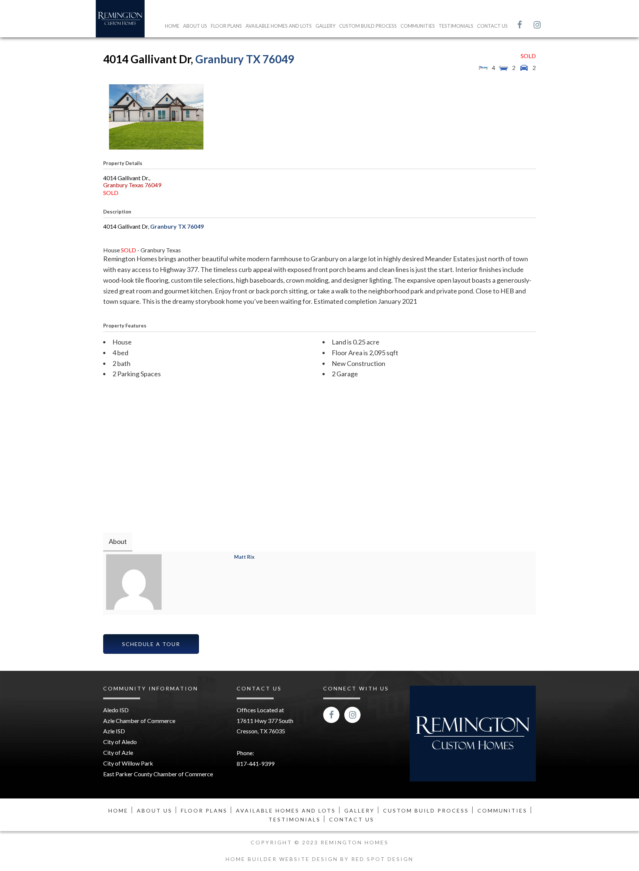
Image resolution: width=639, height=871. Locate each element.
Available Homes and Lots (279, 26)
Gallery (325, 26)
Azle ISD (114, 730)
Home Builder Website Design (283, 859)
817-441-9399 (255, 763)
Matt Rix (244, 557)
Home (172, 26)
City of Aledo (120, 741)
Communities (417, 26)
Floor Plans (226, 26)
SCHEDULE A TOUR (151, 644)
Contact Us (492, 26)
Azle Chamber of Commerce (139, 720)
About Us (195, 26)
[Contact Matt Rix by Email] (239, 571)
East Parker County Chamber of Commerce (158, 773)
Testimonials (456, 26)
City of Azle (118, 752)
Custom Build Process (368, 26)
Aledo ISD (116, 709)
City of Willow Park (128, 763)
